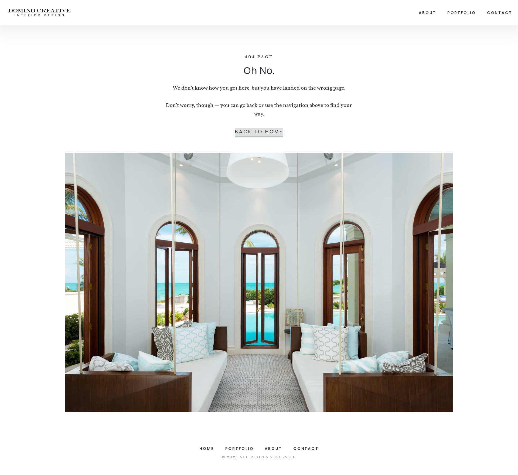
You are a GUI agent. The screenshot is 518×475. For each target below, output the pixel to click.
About (427, 12)
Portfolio (461, 12)
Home (206, 448)
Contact (499, 12)
